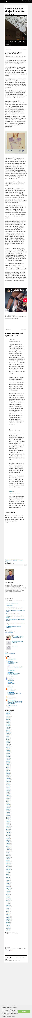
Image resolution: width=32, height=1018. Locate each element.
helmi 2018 (8, 792)
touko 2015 (8, 841)
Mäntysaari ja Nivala (12, 700)
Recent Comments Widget (9, 632)
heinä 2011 (8, 913)
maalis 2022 (8, 728)
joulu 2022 (8, 722)
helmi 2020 (8, 761)
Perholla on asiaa (11, 692)
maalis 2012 (8, 900)
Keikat (19, 41)
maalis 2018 (8, 790)
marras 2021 (8, 734)
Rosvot (9, 669)
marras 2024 (8, 711)
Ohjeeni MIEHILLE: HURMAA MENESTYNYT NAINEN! (18, 637)
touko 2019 (8, 772)
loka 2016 (8, 815)
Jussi (10, 491)
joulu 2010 (8, 923)
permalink (8, 318)
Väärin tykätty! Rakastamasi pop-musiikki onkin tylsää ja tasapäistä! (15, 620)
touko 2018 (8, 787)
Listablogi (9, 658)
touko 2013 (8, 878)
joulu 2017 (8, 795)
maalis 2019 (8, 775)
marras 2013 (8, 869)
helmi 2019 (8, 776)
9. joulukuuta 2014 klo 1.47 (14, 341)
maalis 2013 (8, 882)
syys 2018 (8, 781)
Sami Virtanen (10, 661)
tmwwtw (11, 960)
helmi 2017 (8, 809)
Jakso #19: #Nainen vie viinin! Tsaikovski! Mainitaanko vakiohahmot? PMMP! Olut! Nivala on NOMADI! (15, 702)
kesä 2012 (8, 896)
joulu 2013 (8, 868)
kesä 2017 (8, 804)
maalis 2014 (8, 863)
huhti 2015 (8, 843)
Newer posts (24, 49)
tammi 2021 (8, 748)
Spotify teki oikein (9, 605)
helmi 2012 (8, 902)
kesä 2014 (8, 858)
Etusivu (7, 41)
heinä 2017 (8, 803)
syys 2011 (8, 909)
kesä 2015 (8, 840)
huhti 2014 (8, 861)
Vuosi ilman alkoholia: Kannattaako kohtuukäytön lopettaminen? (14, 674)
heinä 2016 (8, 820)
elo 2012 (7, 892)
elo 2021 (7, 739)
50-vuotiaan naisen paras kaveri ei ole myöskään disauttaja (14, 694)
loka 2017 (8, 798)
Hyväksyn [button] (24, 1011)
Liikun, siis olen (11, 679)
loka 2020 (8, 753)
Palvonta (24, 41)
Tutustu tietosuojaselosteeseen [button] (8, 1016)
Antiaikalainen (10, 689)
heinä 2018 (8, 784)
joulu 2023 (8, 717)
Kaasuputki (10, 682)
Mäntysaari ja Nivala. (9, 950)
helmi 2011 (8, 920)
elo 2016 (7, 818)
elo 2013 (7, 874)
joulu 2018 (8, 778)
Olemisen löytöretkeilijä (12, 690)
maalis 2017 (8, 807)
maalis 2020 (8, 759)
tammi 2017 (8, 810)
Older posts (8, 49)
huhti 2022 (8, 727)
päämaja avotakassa (11, 686)
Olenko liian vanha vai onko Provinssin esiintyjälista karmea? (15, 611)
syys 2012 (8, 891)
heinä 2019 (8, 769)
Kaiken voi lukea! (11, 676)
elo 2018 (7, 782)
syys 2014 (8, 854)
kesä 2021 (8, 741)
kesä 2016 (8, 821)
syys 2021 (8, 738)
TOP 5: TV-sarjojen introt (12, 698)
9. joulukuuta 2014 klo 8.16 (14, 493)
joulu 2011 (8, 905)
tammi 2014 (8, 866)
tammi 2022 (8, 731)
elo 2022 (7, 724)
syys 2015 (8, 835)
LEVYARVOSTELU (9, 316)
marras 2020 (8, 751)
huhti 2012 (8, 899)
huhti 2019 (8, 773)
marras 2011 (8, 906)
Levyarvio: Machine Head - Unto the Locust (14, 607)
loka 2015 (8, 834)
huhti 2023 (8, 721)
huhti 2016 (8, 824)
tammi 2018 (8, 793)
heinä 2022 (8, 725)
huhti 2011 (8, 917)
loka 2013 (8, 871)
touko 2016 (8, 823)
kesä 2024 (8, 713)
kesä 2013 (8, 877)
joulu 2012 (8, 886)
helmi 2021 (8, 747)
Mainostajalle (8, 44)
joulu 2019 (8, 764)
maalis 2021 (8, 745)
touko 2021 (8, 742)
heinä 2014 (8, 857)
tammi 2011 (8, 922)
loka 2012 (8, 889)
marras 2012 (8, 888)
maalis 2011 (8, 919)
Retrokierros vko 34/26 (12, 659)
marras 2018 (8, 779)
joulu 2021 (8, 733)
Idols (8, 706)
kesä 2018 (8, 786)
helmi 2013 (8, 883)
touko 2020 (8, 756)
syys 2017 (8, 799)
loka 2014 (8, 852)
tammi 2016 (8, 829)
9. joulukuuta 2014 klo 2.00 (14, 430)
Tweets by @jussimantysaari (10, 653)
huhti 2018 (8, 789)
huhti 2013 (8, 880)
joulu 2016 (8, 812)
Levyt (11, 41)
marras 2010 (8, 925)
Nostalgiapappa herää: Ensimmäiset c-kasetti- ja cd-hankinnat (15, 616)
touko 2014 (8, 860)
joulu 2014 (8, 849)
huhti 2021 (8, 744)
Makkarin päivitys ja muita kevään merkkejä (15, 666)
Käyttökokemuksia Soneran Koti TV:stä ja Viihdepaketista (13, 627)
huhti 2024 (8, 714)
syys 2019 (8, 765)
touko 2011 (8, 916)
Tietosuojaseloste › (27, 1)
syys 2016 (8, 817)
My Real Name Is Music (12, 705)
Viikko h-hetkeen (11, 680)
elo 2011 (7, 911)
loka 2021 (8, 736)
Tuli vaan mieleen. (11, 696)
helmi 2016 (8, 827)
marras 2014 (8, 851)
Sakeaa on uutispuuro (11, 683)
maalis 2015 (8, 844)
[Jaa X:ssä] (14, 318)
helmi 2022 (8, 730)
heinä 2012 (8, 894)
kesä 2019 (8, 770)
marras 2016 (8, 813)
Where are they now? (11, 670)
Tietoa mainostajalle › (26, 0)
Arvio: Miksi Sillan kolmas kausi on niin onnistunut (15, 600)
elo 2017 (7, 801)
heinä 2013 (8, 875)
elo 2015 (7, 837)
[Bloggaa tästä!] (13, 318)
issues (9, 685)
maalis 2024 (8, 716)
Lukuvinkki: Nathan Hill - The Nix (12, 603)
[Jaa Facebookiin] (15, 318)
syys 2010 (8, 928)
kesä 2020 (8, 755)
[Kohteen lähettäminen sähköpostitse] (11, 318)
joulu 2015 (8, 830)
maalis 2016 (8, 826)
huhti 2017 (8, 806)
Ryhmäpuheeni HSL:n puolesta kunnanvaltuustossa (13, 663)
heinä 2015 (8, 838)
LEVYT (14, 316)
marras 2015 (8, 832)
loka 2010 (8, 926)
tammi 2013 (8, 885)
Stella (9, 665)
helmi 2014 (8, 865)
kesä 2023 (8, 719)
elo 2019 (7, 767)
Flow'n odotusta (15, 646)
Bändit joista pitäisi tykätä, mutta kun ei (13, 613)
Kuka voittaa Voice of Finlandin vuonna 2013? (17, 642)
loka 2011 (8, 908)
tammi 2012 (8, 903)
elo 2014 (7, 855)
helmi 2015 (8, 846)
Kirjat (15, 41)
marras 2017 (8, 796)
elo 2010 (7, 930)
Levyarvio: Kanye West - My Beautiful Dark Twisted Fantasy (15, 623)
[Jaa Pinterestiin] (17, 318)
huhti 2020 (8, 758)
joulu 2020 (8, 750)
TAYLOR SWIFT (19, 316)
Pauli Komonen (10, 672)
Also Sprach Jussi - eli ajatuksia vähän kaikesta (15, 11)
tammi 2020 (8, 762)
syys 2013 (8, 872)
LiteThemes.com (17, 960)
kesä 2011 (8, 914)
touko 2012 (8, 897)
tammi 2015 (8, 848)
